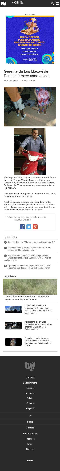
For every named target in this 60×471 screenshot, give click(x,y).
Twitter (28, 226)
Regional (30, 408)
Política (30, 403)
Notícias (30, 377)
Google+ (35, 226)
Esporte (30, 388)
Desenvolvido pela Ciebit (30, 460)
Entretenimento (30, 383)
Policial (30, 398)
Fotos (30, 421)
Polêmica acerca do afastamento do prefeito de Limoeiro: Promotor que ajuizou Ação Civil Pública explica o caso (27, 258)
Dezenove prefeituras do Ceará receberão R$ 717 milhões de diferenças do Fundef (29, 249)
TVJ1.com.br (3, 4)
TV (30, 416)
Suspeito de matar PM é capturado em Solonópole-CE (31, 242)
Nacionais (30, 393)
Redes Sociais (30, 433)
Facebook (22, 226)
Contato (30, 427)
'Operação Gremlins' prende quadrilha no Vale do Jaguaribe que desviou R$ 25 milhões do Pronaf (29, 267)
